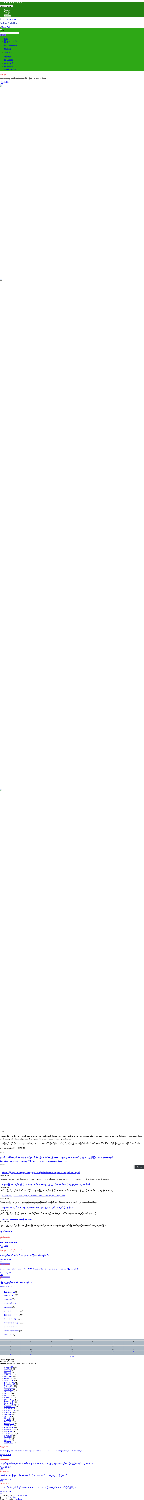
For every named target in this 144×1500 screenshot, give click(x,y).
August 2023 (8, 1435)
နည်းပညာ (7, 56)
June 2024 (7, 1416)
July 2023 (7, 1437)
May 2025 (7, 1395)
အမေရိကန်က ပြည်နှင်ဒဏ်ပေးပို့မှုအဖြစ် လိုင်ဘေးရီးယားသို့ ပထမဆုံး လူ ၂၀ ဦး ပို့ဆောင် (33, 1196)
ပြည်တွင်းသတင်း (10, 41)
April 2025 (7, 1397)
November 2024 (9, 1407)
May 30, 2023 (4, 82)
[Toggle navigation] (1, 29)
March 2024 (8, 1422)
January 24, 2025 (5, 1286)
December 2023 (9, 1427)
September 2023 (9, 1433)
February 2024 (9, 1424)
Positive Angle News (9, 23)
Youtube (7, 12)
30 (31, 1354)
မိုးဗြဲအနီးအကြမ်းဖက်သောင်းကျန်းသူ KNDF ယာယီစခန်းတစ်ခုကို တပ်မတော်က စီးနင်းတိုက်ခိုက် (34, 1161)
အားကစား (8, 52)
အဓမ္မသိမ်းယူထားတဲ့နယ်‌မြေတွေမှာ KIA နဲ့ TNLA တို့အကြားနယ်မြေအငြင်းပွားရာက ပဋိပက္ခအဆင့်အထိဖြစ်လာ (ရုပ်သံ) (39, 1269)
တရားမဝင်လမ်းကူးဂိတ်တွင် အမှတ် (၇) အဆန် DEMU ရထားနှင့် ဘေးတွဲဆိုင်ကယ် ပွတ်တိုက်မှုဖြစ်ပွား (37, 1207)
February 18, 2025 (6, 1259)
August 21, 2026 (5, 1455)
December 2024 (9, 1405)
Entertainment (8, 66)
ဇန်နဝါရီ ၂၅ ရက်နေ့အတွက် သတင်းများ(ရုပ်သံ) (16, 1282)
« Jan (70, 1356)
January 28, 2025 (5, 1273)
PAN (1, 84)
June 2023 (7, 1439)
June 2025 (7, 1393)
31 (51, 1354)
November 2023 (9, 1429)
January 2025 (8, 1403)
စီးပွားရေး (7, 49)
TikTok (6, 14)
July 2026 (7, 1369)
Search (2, 31)
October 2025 (8, 1386)
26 (92, 1351)
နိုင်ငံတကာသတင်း (10, 45)
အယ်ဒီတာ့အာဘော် (11, 1331)
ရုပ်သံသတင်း (9, 63)
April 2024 (7, 1420)
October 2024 (8, 1409)
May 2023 (7, 1441)
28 (133, 1351)
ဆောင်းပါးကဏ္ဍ (10, 69)
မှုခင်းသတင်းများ (10, 1319)
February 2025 (9, 1401)
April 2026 (7, 1374)
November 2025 (9, 1384)
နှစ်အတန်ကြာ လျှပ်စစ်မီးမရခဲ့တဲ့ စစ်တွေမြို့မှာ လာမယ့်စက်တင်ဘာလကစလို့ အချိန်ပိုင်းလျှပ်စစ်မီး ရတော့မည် (41, 1173)
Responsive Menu (6, 6)
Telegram (7, 10)
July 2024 (7, 1414)
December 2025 (9, 1382)
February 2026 (9, 1378)
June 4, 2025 (4, 1246)
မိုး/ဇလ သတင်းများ (11, 1323)
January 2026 (8, 1380)
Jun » (73, 1356)
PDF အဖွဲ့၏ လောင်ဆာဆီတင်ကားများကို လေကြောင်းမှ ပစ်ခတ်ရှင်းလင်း (24, 1255)
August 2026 (8, 1367)
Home (6, 39)
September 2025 (9, 1388)
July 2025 (7, 1392)
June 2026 (7, 1371)
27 (113, 1351)
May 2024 (7, 1418)
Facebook (7, 16)
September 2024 (9, 1410)
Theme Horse (12, 1497)
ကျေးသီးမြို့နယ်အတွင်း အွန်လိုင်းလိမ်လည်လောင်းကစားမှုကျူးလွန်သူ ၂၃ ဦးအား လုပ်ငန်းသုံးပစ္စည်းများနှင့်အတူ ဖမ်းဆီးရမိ (46, 1184)
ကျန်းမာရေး (8, 60)
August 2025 (8, 1390)
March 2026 (8, 1376)
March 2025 (8, 1399)
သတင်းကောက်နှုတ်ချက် (8, 1242)
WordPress (18, 1499)
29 (10, 1354)
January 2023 (8, 1443)
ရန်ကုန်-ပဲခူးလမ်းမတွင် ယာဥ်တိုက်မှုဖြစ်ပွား (17, 1219)
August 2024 (8, 1412)
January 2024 (8, 1426)
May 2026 (7, 1373)
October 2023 (8, 1431)
